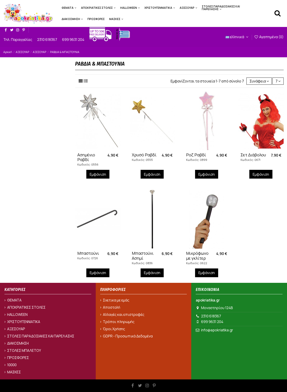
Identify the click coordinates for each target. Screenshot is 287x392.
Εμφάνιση (98, 174)
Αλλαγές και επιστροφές (123, 314)
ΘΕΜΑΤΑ (14, 300)
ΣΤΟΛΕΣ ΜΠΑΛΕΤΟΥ (24, 350)
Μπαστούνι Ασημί (143, 255)
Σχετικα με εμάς (116, 300)
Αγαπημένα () (271, 36)
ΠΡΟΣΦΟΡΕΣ (18, 357)
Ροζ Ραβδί (196, 154)
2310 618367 (47, 39)
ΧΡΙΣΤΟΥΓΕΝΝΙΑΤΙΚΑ (23, 321)
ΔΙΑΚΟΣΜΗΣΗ (18, 343)
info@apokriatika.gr (217, 330)
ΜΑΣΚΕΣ (14, 372)
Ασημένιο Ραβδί (86, 157)
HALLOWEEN (17, 314)
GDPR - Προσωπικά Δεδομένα (128, 336)
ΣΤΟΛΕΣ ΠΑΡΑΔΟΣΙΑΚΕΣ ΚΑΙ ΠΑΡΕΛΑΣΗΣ (40, 336)
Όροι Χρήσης (114, 328)
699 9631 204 (73, 39)
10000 (12, 364)
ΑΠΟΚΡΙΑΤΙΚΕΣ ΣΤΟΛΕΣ (26, 307)
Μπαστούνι (88, 253)
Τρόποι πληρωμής (119, 321)
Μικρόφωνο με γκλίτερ (197, 255)
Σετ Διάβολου (253, 154)
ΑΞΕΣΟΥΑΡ (16, 328)
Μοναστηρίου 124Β (217, 307)
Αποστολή (111, 307)
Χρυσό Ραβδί (144, 154)
